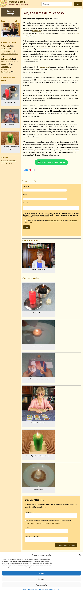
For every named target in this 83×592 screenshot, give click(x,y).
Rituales (4, 69)
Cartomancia (5, 51)
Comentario (30, 512)
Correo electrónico (32, 536)
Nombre (29, 527)
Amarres (4, 48)
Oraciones (5, 67)
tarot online (36, 31)
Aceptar (41, 573)
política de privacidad (52, 523)
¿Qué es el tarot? (7, 163)
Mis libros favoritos (8, 160)
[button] (80, 555)
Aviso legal (57, 589)
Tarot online (5, 72)
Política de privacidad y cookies (44, 589)
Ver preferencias (41, 585)
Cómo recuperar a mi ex (9, 54)
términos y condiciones (54, 221)
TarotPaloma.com (16, 1)
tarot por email (44, 67)
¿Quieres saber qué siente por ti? (17, 4)
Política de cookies (28, 589)
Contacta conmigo (10, 12)
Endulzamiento (6, 59)
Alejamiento (5, 46)
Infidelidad (5, 64)
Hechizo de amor (7, 61)
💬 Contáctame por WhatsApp (51, 162)
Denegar (41, 579)
